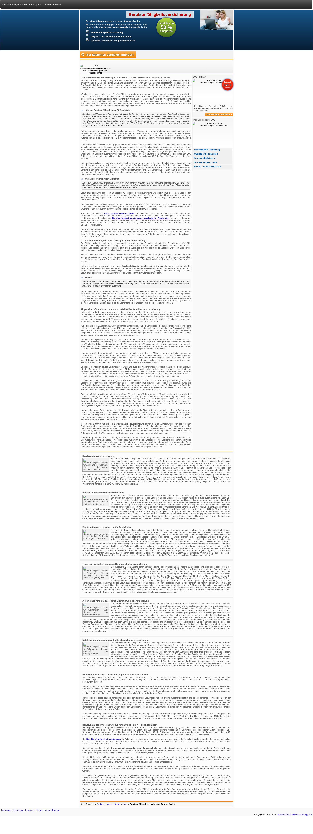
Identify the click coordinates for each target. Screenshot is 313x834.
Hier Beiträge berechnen (219, 114)
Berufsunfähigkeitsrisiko (205, 162)
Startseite (101, 804)
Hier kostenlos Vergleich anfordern (107, 54)
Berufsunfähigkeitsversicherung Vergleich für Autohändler (140, 218)
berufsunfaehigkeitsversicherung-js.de (21, 4)
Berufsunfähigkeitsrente (205, 158)
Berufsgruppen (43, 810)
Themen (55, 810)
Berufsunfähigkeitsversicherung (119, 213)
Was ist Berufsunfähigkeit (206, 154)
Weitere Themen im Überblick (207, 166)
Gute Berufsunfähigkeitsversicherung (103, 739)
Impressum (6, 810)
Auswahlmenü (53, 4)
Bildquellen (18, 810)
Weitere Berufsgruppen (117, 804)
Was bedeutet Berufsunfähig (207, 150)
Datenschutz (30, 810)
